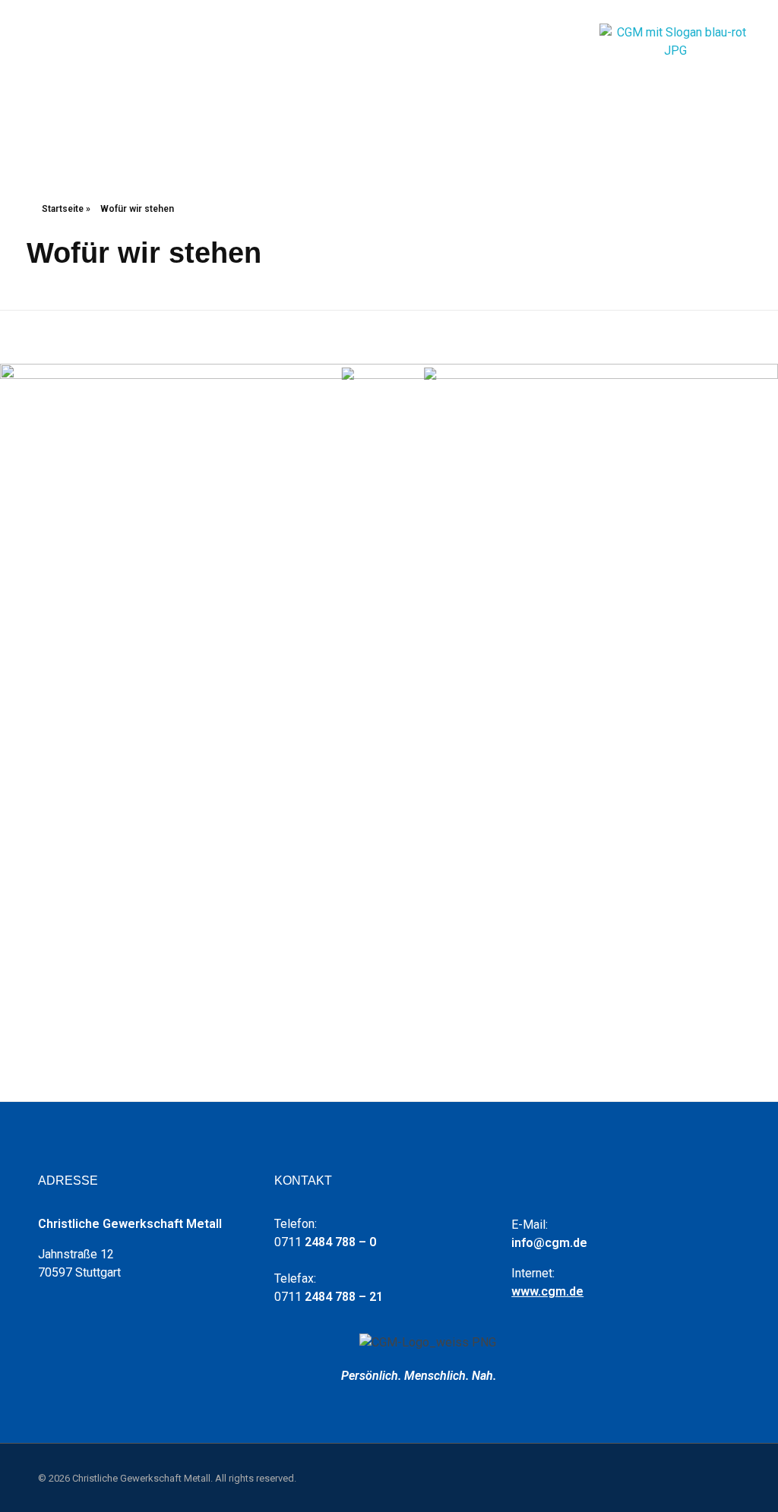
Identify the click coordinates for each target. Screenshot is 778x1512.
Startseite (63, 209)
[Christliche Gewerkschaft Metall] (675, 67)
